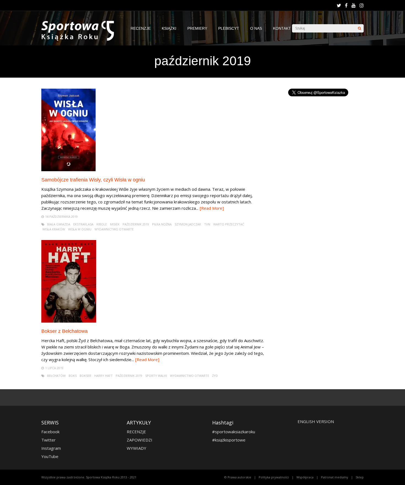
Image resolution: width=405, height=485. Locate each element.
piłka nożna (162, 224)
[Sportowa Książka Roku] (80, 39)
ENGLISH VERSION (316, 421)
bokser (85, 375)
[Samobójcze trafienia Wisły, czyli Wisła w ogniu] (68, 169)
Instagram (51, 448)
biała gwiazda (58, 224)
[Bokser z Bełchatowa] (68, 321)
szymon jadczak (188, 224)
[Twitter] (339, 5)
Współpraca (305, 477)
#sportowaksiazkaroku (233, 431)
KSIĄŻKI (169, 28)
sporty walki (156, 375)
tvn (207, 224)
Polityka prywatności (274, 477)
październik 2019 (136, 224)
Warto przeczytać (228, 224)
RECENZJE (141, 28)
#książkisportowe (228, 440)
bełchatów (56, 375)
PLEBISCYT (228, 28)
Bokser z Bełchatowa (64, 331)
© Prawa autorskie (237, 477)
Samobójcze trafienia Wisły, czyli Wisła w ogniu (93, 179)
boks (73, 375)
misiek (115, 224)
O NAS (256, 28)
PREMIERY (197, 28)
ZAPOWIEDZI (139, 440)
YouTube (49, 456)
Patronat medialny (334, 477)
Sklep (360, 477)
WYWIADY (136, 448)
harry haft (103, 375)
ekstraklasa (83, 224)
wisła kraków (53, 229)
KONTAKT (282, 28)
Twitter (48, 440)
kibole (101, 224)
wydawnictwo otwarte (114, 229)
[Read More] (212, 208)
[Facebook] (346, 5)
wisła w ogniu (79, 229)
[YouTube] (354, 5)
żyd (215, 375)
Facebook (50, 431)
